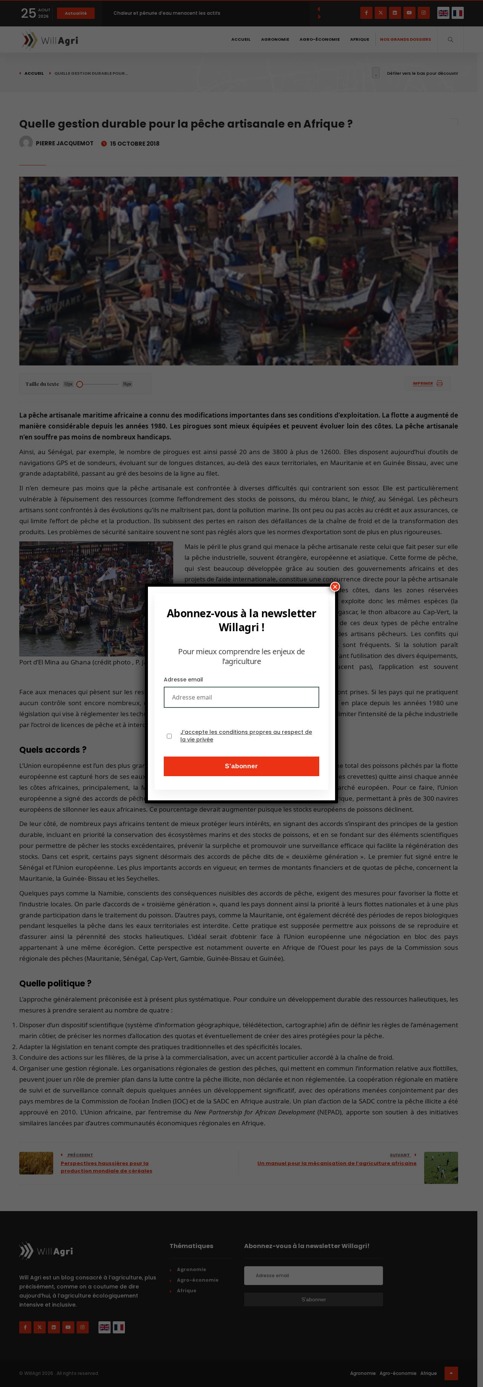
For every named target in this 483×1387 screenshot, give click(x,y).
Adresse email (183, 679)
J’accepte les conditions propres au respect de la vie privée (246, 736)
